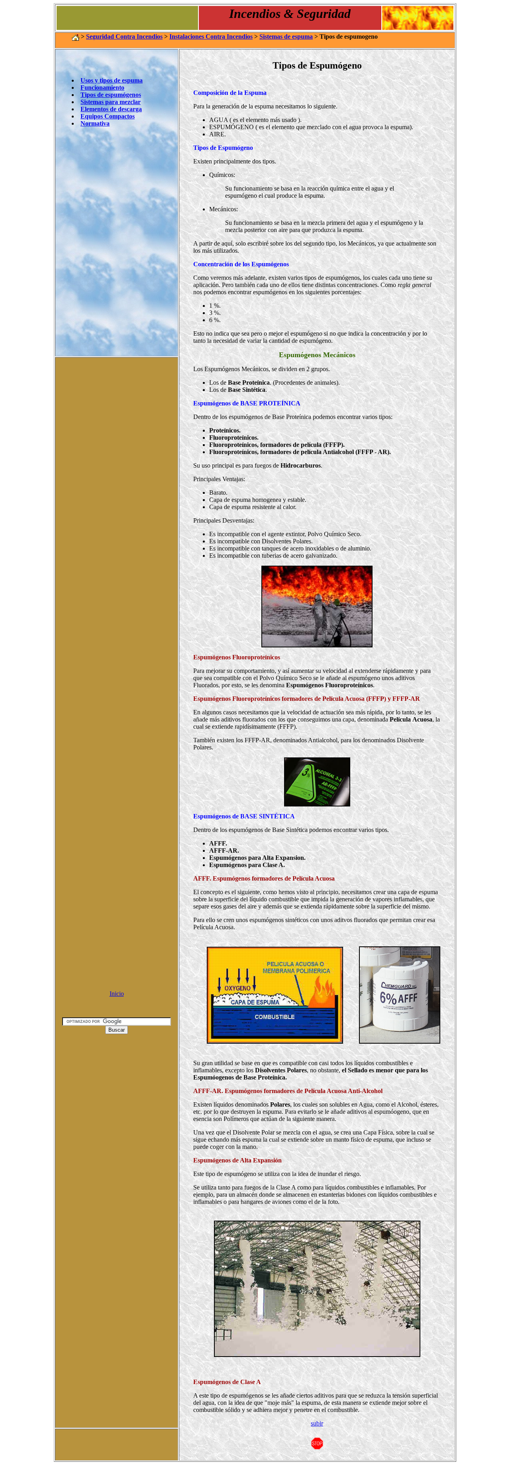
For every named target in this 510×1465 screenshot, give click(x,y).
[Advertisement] (117, 864)
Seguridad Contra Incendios (124, 36)
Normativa (95, 123)
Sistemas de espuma (286, 36)
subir (317, 1423)
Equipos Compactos (107, 116)
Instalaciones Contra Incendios (211, 36)
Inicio (117, 993)
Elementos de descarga (111, 109)
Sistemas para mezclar (110, 101)
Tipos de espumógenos (110, 94)
